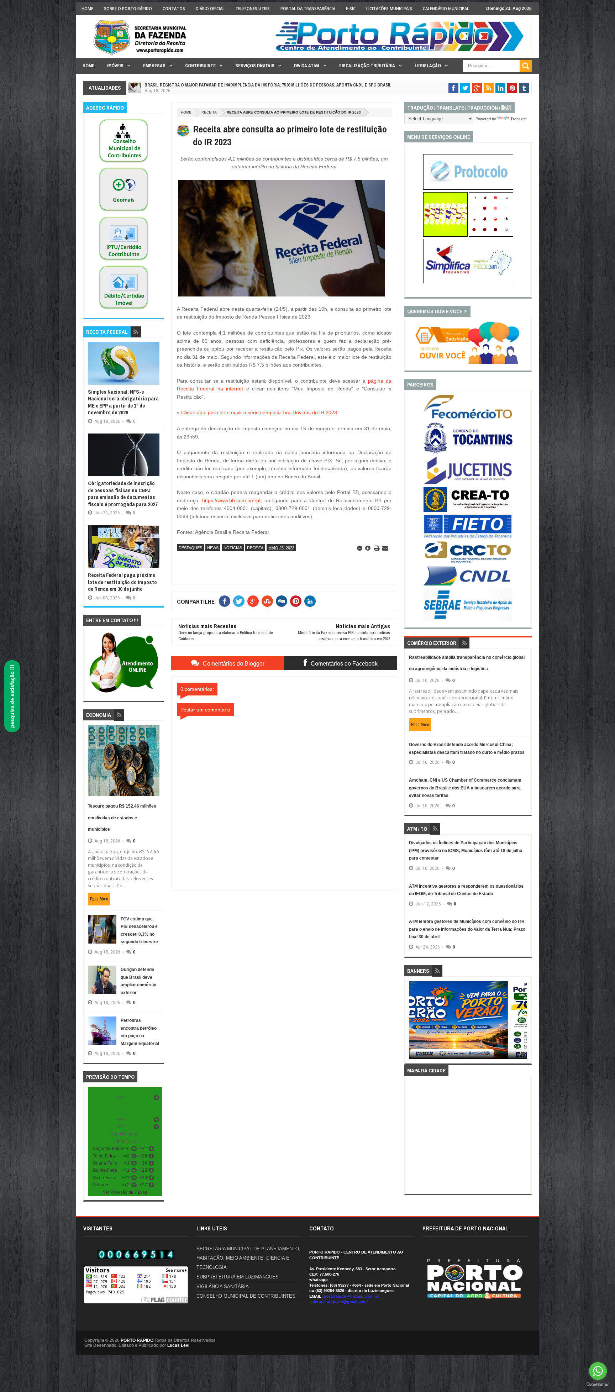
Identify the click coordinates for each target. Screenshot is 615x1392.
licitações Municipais (389, 8)
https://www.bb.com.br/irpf (231, 500)
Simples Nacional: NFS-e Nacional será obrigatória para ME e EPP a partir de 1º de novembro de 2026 (123, 402)
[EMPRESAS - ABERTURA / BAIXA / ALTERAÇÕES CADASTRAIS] (468, 281)
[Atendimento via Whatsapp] (123, 692)
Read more (99, 899)
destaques (190, 548)
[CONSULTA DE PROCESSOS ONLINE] (468, 188)
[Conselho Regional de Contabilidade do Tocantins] (468, 561)
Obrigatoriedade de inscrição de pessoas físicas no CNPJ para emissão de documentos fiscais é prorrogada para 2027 (123, 493)
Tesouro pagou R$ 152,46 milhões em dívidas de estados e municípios (122, 818)
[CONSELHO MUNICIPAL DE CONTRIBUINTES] (123, 163)
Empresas (154, 66)
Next (523, 1022)
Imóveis (115, 66)
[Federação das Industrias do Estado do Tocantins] (468, 537)
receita (209, 112)
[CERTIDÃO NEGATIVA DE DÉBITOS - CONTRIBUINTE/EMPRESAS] (123, 260)
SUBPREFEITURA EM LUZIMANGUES (237, 1277)
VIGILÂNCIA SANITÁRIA (222, 1286)
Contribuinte (200, 66)
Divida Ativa (307, 66)
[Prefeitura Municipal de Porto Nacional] (402, 51)
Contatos (174, 8)
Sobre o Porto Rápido (128, 8)
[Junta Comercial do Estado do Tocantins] (468, 483)
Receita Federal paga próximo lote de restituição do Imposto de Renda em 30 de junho (122, 582)
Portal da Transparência (307, 8)
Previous (413, 1022)
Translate (518, 119)
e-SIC (351, 8)
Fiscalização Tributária (367, 66)
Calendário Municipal (446, 8)
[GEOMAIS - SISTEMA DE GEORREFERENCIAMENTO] (123, 211)
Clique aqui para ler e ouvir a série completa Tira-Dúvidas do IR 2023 (259, 412)
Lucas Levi (178, 1345)
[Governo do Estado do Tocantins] (468, 452)
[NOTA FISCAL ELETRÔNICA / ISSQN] (491, 235)
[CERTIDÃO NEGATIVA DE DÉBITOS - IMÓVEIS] (123, 309)
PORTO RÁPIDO (137, 1340)
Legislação (428, 66)
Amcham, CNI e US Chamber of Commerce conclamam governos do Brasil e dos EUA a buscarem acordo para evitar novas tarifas (465, 788)
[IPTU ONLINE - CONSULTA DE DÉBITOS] (445, 235)
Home (87, 8)
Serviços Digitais (254, 66)
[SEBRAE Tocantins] (468, 619)
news (213, 548)
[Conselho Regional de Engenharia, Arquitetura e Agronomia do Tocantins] (468, 510)
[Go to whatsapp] (598, 1371)
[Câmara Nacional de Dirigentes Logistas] (468, 585)
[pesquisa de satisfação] (468, 362)
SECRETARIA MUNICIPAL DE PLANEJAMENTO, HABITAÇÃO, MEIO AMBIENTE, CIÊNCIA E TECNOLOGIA (248, 1258)
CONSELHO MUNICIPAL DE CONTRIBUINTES (245, 1296)
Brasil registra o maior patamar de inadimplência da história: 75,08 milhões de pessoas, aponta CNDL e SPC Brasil (267, 85)
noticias (233, 548)
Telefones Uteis (252, 8)
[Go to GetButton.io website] (598, 1384)
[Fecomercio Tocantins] (468, 418)
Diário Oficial (210, 8)
